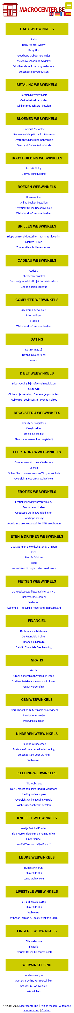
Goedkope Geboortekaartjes (33, 55)
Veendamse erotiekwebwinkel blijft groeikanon (34, 523)
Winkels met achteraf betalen (34, 105)
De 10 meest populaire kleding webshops (33, 789)
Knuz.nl (34, 360)
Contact (46, 1010)
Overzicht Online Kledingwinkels (33, 799)
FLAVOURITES (34, 873)
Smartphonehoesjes (33, 715)
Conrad (34, 468)
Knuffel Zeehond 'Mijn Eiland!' (34, 844)
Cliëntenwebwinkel (34, 276)
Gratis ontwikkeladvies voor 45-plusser (34, 681)
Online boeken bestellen (33, 202)
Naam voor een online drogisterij (34, 439)
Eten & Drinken (34, 557)
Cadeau (33, 270)
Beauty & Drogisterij (34, 423)
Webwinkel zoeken (33, 721)
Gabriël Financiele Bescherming (34, 647)
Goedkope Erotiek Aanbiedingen (33, 512)
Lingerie (33, 946)
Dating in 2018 (33, 349)
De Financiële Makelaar (33, 631)
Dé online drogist (34, 434)
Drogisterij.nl (33, 428)
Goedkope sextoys (33, 518)
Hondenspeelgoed (33, 975)
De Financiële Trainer (34, 636)
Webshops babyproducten (34, 71)
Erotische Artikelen (34, 507)
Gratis (33, 670)
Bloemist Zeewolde (34, 129)
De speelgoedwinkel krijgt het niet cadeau (34, 281)
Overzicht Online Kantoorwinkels (33, 980)
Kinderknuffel (33, 839)
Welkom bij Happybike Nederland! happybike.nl (34, 607)
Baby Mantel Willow (33, 45)
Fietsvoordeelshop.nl (34, 597)
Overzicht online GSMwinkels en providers (34, 710)
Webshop (34, 602)
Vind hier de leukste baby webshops (33, 66)
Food (34, 563)
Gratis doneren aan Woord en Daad (33, 676)
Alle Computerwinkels (33, 310)
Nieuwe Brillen (33, 242)
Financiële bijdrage (34, 642)
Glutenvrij (33, 389)
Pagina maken (48, 1006)
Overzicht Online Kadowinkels (34, 145)
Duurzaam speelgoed (34, 744)
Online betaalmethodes (33, 100)
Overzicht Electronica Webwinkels (33, 478)
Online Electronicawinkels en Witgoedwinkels (34, 473)
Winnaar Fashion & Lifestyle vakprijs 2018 (34, 918)
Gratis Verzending (33, 686)
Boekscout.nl (33, 197)
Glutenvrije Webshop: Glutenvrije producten (33, 394)
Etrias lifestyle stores (34, 901)
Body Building (34, 168)
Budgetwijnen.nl (33, 868)
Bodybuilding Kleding (34, 174)
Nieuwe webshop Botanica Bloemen (33, 134)
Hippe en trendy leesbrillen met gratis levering (33, 236)
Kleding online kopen (34, 794)
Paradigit (34, 321)
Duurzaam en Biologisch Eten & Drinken (34, 546)
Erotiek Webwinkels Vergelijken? (33, 502)
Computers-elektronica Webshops (34, 462)
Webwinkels (33, 991)
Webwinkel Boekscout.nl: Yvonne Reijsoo (33, 399)
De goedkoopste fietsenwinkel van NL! (34, 591)
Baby (34, 39)
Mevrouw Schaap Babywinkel (34, 61)
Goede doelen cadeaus (34, 287)
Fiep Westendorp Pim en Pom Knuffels (33, 833)
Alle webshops (34, 783)
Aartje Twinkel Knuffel (33, 828)
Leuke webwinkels (33, 878)
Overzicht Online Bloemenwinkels (34, 140)
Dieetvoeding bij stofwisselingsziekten (34, 383)
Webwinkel (34, 760)
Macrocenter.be (28, 1006)
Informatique (33, 315)
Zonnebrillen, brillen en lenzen (33, 247)
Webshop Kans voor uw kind (34, 754)
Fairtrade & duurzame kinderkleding (34, 749)
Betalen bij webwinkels (34, 95)
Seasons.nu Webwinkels (33, 986)
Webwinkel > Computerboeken (33, 213)
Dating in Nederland (33, 355)
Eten (33, 552)
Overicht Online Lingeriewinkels (34, 952)
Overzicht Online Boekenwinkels (33, 208)
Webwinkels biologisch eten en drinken (34, 568)
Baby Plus (33, 50)
